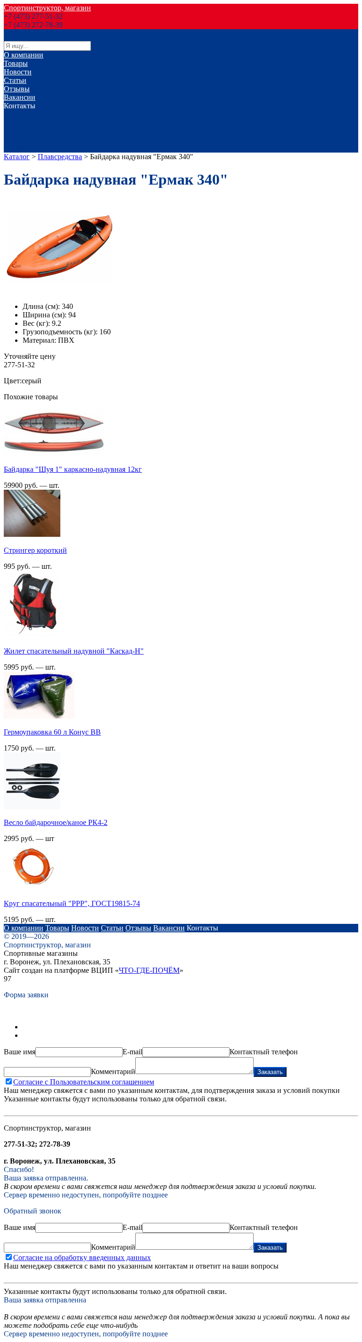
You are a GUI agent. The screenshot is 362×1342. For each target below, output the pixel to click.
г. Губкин (18, 148)
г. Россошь (20, 131)
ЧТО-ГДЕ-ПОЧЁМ (149, 970)
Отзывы (17, 89)
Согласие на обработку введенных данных (82, 1257)
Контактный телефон (264, 1052)
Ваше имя (19, 1052)
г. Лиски (17, 123)
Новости (18, 72)
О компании (23, 55)
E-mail (132, 1052)
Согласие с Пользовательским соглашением (83, 1082)
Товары (16, 63)
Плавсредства (60, 157)
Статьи (15, 80)
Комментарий (113, 1071)
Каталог (17, 157)
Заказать (270, 1071)
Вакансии (19, 97)
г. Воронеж (21, 114)
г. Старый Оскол (30, 140)
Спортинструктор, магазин (47, 8)
